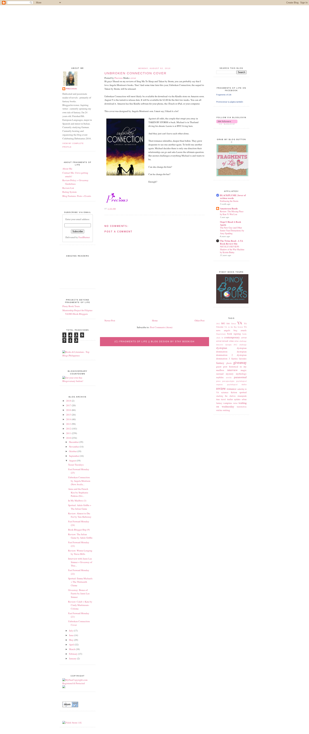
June (71, 635)
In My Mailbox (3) (77, 500)
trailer (230, 399)
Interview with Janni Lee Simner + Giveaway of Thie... (80, 562)
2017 (69, 405)
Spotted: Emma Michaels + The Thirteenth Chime (80, 582)
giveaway (240, 362)
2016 (69, 410)
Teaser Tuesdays (76, 464)
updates (237, 399)
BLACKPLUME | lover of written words (233, 196)
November (74, 446)
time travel (221, 399)
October (73, 451)
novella (229, 377)
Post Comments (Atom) (161, 327)
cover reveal (222, 340)
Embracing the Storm (229, 201)
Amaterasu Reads (229, 208)
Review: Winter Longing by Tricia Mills (80, 552)
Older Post (200, 320)
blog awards (240, 330)
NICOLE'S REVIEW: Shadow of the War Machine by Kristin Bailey (232, 249)
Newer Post (109, 320)
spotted (243, 392)
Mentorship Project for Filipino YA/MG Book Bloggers (77, 312)
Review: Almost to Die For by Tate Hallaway (79, 515)
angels (227, 330)
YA (239, 322)
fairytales (243, 358)
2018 (69, 400)
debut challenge (240, 341)
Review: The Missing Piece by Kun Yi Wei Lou (231, 213)
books (244, 334)
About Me (67, 168)
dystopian (221, 348)
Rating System (69, 191)
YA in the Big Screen (233, 327)
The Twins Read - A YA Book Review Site (231, 242)
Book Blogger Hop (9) (79, 529)
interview (232, 370)
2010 (69, 437)
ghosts (229, 363)
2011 (69, 433)
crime (231, 341)
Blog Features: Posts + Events (76, 196)
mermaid (220, 373)
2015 (69, 414)
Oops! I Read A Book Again (230, 223)
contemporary (232, 337)
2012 (218, 323)
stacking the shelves (226, 396)
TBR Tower (231, 323)
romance (231, 388)
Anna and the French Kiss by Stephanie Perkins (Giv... (78, 492)
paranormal (240, 377)
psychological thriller (237, 384)
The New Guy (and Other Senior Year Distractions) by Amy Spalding (232, 230)
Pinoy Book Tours (71, 306)
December (74, 442)
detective (219, 344)
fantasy (220, 363)
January (73, 658)
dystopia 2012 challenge (236, 344)
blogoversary (221, 334)
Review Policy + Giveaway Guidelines (75, 182)
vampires (227, 403)
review (221, 388)
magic (244, 370)
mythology (241, 373)
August (73, 460)
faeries (234, 358)
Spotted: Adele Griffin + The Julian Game (79, 507)
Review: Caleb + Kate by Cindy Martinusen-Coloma (80, 605)
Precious (71, 89)
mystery (230, 373)
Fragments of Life (223, 95)
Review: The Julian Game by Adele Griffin (80, 536)
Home (155, 320)
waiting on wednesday (231, 404)
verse (235, 403)
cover (244, 337)
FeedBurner (84, 237)
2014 (69, 419)
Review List (68, 188)
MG (223, 323)
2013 (69, 424)
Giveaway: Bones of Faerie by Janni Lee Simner (79, 593)
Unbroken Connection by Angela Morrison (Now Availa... (79, 481)
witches (219, 410)
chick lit (219, 337)
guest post (221, 366)
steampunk (242, 396)
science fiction (229, 392)
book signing (234, 333)
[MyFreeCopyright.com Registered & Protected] (77, 683)
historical (233, 366)
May (71, 639)
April (72, 644)
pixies (218, 381)
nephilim (220, 377)
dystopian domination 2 (231, 353)
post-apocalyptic (228, 381)
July (71, 630)
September (74, 455)
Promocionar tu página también (229, 102)
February (73, 653)
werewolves (242, 406)
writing (226, 410)
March (72, 649)
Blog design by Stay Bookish (173, 341)
